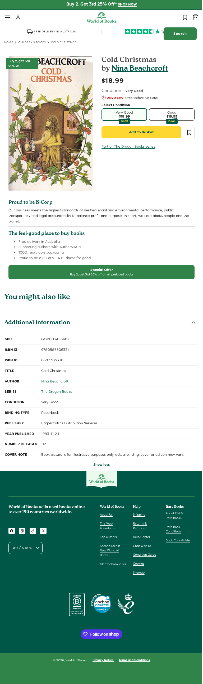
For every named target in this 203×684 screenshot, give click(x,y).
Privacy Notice (101, 660)
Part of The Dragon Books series (126, 146)
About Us (106, 514)
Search (176, 34)
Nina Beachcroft (138, 69)
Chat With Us (141, 545)
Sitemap (137, 572)
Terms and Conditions (132, 660)
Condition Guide (143, 554)
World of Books (75, 660)
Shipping (138, 514)
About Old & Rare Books (172, 516)
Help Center (140, 537)
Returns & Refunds (139, 526)
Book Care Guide (175, 540)
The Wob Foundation (108, 526)
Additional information (37, 320)
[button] (7, 17)
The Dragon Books (56, 388)
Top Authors (108, 537)
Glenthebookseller (113, 564)
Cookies (137, 563)
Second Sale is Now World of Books (110, 550)
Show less (99, 461)
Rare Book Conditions (170, 529)
